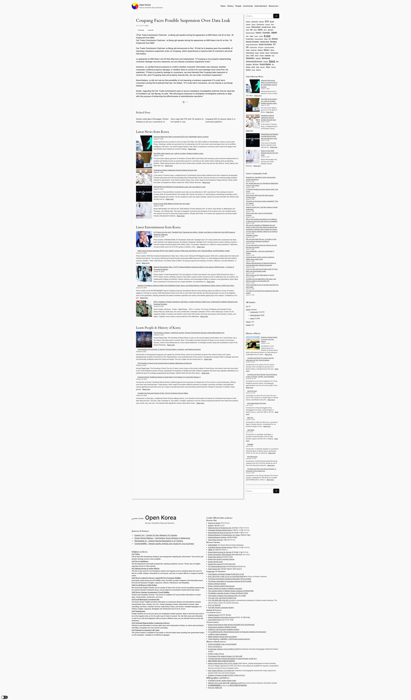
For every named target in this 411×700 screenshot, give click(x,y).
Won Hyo (250, 417)
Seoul (272, 61)
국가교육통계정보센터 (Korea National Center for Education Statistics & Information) (237, 632)
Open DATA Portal (214, 620)
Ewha (247, 29)
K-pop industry (259, 39)
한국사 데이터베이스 (215, 646)
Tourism (273, 67)
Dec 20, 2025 (140, 25)
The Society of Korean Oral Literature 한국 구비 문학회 (227, 596)
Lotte (247, 50)
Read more (192, 149)
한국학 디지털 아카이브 (216, 654)
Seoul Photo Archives (215, 540)
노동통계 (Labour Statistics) (217, 634)
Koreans (273, 42)
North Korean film (214, 569)
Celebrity (248, 24)
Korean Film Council (215, 564)
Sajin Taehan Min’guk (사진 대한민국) (221, 670)
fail (251, 30)
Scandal (265, 61)
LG (247, 47)
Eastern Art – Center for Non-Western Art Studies (156, 535)
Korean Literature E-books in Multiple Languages (225, 588)
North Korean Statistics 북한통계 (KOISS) (222, 627)
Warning (258, 70)
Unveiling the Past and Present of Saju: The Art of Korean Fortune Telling (163, 393)
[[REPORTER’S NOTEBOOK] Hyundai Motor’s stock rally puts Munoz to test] (144, 194)
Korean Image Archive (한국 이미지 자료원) (223, 663)
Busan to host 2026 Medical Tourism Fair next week (172, 204)
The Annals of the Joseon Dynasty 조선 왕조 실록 (225, 656)
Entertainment (255, 315)
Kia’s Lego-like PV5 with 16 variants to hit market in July (187, 120)
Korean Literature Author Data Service (221, 586)
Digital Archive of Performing (218, 528)
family (260, 30)
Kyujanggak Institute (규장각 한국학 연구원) (223, 649)
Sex (277, 61)
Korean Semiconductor (252, 44)
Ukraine (253, 70)
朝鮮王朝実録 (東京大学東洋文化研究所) (221, 661)
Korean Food (264, 41)
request (258, 58)
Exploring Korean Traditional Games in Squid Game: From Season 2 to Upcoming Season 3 (169, 377)
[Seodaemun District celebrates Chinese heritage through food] (144, 177)
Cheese (253, 24)
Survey (262, 67)
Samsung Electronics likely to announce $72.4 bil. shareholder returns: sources (181, 137)
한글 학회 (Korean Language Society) (221, 607)
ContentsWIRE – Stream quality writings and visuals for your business (164, 544)
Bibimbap (261, 21)
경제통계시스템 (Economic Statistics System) (223, 629)
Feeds (248, 309)
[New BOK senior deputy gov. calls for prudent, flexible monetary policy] (144, 160)
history (258, 32)
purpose (151, 30)
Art (247, 306)
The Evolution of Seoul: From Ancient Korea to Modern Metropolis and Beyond (165, 363)
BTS (267, 21)
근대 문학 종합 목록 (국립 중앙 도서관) (221, 600)
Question (250, 58)
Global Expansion (250, 32)
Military (267, 50)
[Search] (276, 16)
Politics (247, 55)
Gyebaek (250, 444)
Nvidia (257, 53)
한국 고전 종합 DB (214, 605)
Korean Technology (265, 44)
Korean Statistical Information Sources (221, 617)
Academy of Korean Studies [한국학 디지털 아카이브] (226, 675)
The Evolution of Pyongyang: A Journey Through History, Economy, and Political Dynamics (169, 349)
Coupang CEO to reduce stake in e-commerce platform (220, 120)
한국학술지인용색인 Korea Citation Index (222, 680)
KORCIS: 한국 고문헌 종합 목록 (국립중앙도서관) (224, 683)
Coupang (141, 30)
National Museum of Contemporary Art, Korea (224, 535)
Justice (261, 36)
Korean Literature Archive (217, 584)
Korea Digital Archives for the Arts (220, 532)
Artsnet (210, 525)
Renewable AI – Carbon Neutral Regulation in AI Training (159, 541)
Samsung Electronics (254, 61)
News (146, 25)
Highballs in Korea (252, 235)
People (248, 325)
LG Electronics (253, 47)
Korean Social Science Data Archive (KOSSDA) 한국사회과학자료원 (231, 625)
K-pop (267, 35)
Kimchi (275, 39)
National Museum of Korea (217, 537)
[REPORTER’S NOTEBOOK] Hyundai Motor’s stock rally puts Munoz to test (179, 187)
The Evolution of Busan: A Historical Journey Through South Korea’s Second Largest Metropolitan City (189, 333)
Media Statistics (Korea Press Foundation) (222, 637)
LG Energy (260, 47)
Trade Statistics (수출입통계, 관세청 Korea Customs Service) (229, 639)
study (253, 67)
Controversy (260, 24)
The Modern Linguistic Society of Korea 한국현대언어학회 (228, 593)
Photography (274, 53)
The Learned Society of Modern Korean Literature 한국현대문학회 (231, 591)
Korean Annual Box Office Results (220, 554)
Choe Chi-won (252, 391)
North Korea (250, 53)
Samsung (266, 58)
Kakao (266, 39)
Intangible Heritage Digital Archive (220, 547)
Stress (248, 67)
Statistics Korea (213, 615)
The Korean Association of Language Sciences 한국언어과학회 (229, 581)
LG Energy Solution (269, 47)
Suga (257, 67)
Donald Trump (266, 27)
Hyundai (266, 32)
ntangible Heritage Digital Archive (220, 530)
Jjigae (251, 36)
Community (254, 312)
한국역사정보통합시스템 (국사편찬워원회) (222, 644)
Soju (273, 64)
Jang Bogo (250, 430)
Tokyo (268, 67)
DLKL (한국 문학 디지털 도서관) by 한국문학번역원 (225, 576)
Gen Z (265, 29)
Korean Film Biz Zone (215, 562)
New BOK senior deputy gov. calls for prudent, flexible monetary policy (178, 153)
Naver (272, 50)
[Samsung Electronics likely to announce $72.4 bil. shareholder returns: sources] (144, 143)
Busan (272, 21)
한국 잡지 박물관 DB (215, 688)
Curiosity (248, 27)
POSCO (257, 55)
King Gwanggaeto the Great (256, 403)
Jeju (247, 36)
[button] (4, 697)
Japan (274, 32)
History (248, 322)
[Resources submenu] (278, 6)
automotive (254, 21)
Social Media (265, 64)
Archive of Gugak (214, 523)
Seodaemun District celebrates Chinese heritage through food (175, 170)
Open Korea (145, 5)
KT (274, 44)
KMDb (210, 550)
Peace (267, 53)
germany (270, 29)
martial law (254, 50)
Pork (252, 55)
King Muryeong (252, 456)
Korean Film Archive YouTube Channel (221, 559)
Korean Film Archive (215, 557)
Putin (273, 55)
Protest (262, 55)
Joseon (256, 36)
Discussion (256, 27)
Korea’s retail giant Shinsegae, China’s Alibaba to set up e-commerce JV (152, 120)
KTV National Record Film (217, 566)
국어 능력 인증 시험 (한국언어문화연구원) (222, 598)
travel (248, 70)
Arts (230, 528)
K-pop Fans (250, 39)
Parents (262, 53)
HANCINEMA (212, 545)
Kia (270, 39)
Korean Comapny (252, 42)
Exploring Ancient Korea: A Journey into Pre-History (269, 339)
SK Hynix (256, 64)
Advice (248, 21)
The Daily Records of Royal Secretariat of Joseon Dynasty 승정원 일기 (232, 658)
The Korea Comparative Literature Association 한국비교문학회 (229, 579)
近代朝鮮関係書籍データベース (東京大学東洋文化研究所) (227, 685)
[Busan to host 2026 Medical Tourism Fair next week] (144, 210)
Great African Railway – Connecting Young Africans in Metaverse (162, 538)
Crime (272, 24)
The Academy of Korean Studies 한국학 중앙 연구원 (226, 574)
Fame (255, 29)
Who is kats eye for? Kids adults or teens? (260, 275)
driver (274, 27)
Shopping (249, 64)
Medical (260, 50)
